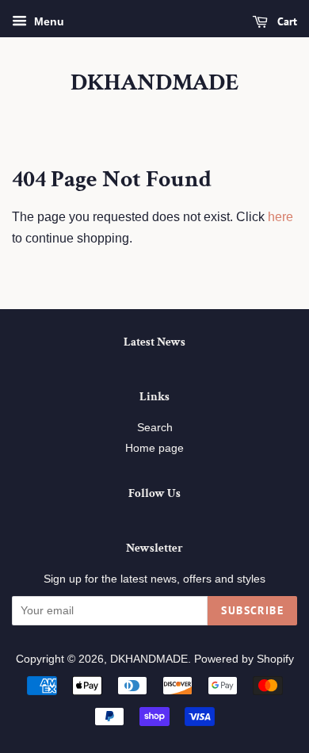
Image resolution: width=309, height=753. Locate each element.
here (280, 217)
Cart (285, 21)
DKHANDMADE (155, 83)
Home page (154, 448)
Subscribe (252, 610)
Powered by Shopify (244, 659)
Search (155, 428)
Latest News (154, 342)
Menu (47, 21)
